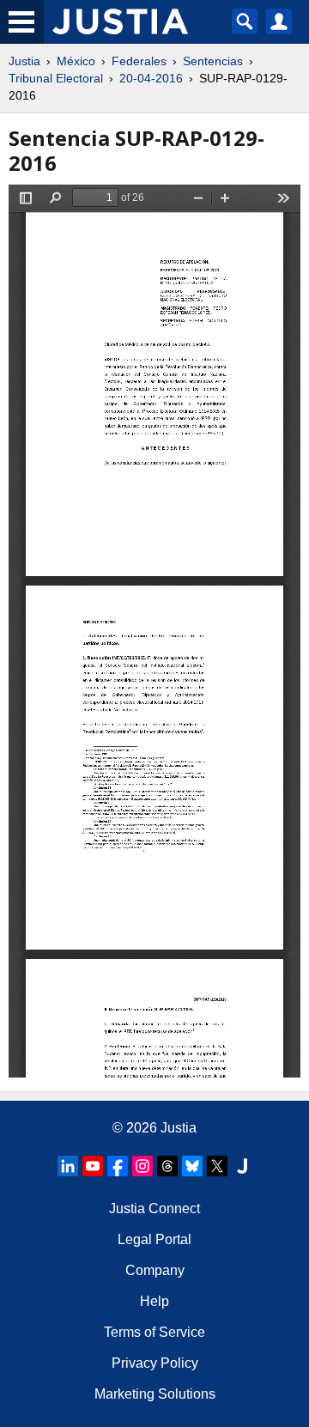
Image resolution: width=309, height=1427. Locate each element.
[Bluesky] (192, 1166)
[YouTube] (92, 1166)
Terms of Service (154, 1332)
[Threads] (167, 1166)
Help (154, 1301)
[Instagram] (142, 1166)
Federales (139, 61)
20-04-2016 (151, 78)
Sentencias (213, 61)
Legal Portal (154, 1239)
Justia (24, 61)
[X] (217, 1166)
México (76, 61)
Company (155, 1270)
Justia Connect (154, 1208)
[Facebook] (117, 1166)
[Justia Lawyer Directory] (242, 1166)
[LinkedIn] (68, 1166)
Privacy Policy (155, 1363)
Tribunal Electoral (56, 78)
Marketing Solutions (154, 1394)
